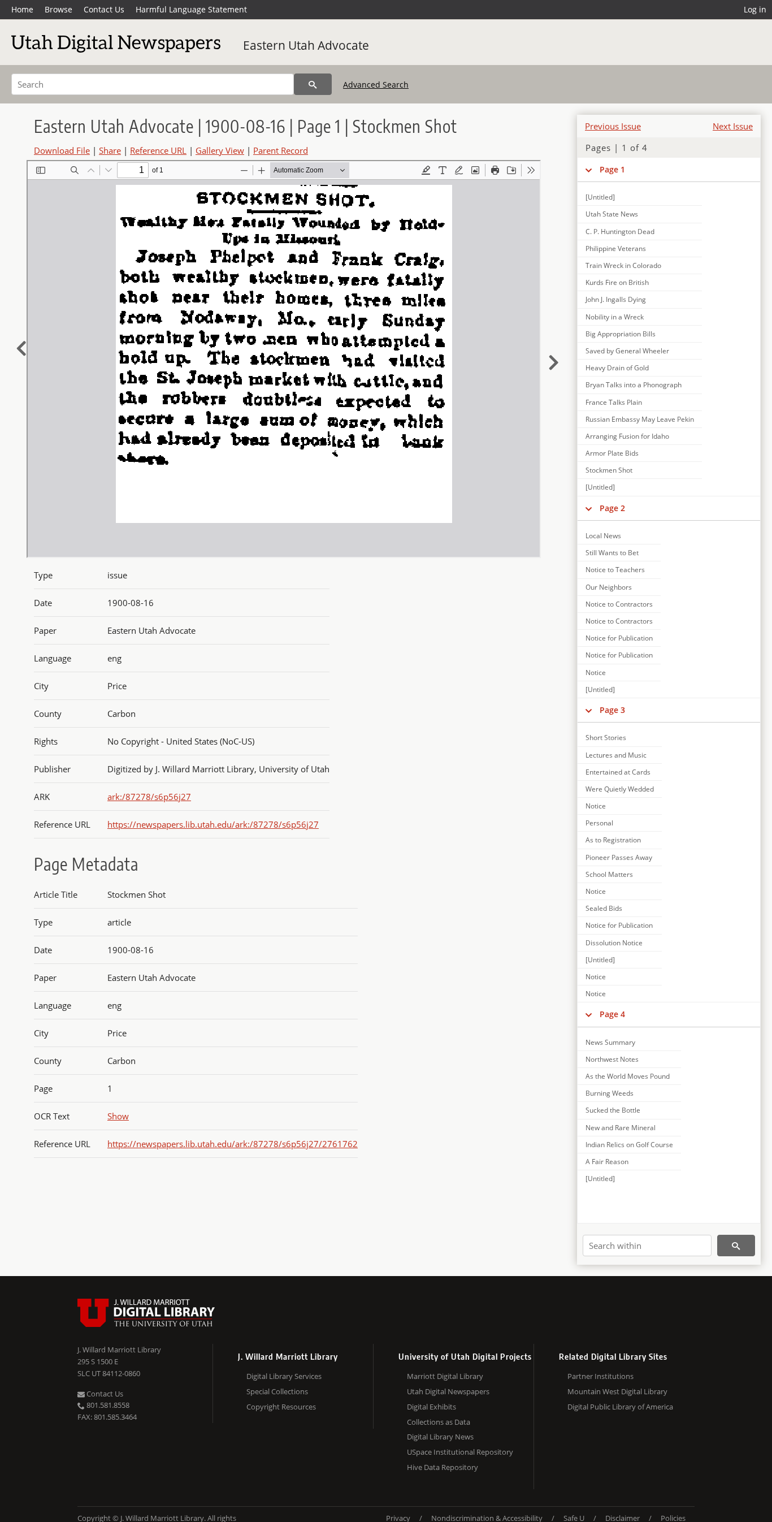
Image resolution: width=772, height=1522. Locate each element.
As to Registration (613, 840)
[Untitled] (600, 197)
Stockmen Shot (608, 470)
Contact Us (104, 9)
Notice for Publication (619, 638)
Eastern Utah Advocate (306, 45)
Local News (603, 536)
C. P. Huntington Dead (619, 231)
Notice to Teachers (615, 569)
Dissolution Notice (614, 943)
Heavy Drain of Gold (617, 368)
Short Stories (605, 737)
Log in (755, 9)
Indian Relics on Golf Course (629, 1144)
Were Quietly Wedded (619, 789)
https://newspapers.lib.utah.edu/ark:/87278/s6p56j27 (213, 824)
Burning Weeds (609, 1093)
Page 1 (612, 169)
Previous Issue (613, 126)
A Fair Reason (606, 1161)
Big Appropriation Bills (620, 334)
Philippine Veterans (615, 248)
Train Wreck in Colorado (623, 265)
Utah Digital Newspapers (448, 1391)
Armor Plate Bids (612, 453)
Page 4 (612, 1014)
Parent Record (280, 150)
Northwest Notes (612, 1059)
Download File (62, 150)
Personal (599, 823)
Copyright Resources (281, 1407)
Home (22, 9)
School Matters (609, 874)
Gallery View (220, 150)
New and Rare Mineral (620, 1127)
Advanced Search (376, 84)
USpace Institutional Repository (460, 1452)
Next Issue (733, 126)
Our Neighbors (608, 587)
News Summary (610, 1042)
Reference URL (158, 150)
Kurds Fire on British (617, 282)
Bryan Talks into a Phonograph (633, 385)
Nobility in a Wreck (614, 317)
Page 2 (612, 508)
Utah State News (611, 214)
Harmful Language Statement (191, 9)
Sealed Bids (603, 908)
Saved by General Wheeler (627, 351)
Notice (595, 672)
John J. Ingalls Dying (615, 299)
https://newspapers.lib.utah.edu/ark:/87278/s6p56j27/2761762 (232, 1143)
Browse (58, 9)
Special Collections (277, 1391)
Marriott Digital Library (445, 1376)
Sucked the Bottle (612, 1110)
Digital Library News (440, 1437)
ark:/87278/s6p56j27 (149, 796)
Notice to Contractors (619, 604)
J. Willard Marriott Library (119, 1349)
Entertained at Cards (617, 772)
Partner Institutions (600, 1376)
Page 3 (612, 709)
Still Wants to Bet (612, 552)
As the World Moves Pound (627, 1076)
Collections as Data (438, 1422)
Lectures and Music (616, 755)
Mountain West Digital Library (617, 1391)
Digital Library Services (284, 1376)
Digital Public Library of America (620, 1407)
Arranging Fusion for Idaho (627, 436)
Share (110, 150)
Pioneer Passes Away (618, 857)
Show (118, 1116)
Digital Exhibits (431, 1407)
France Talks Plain (613, 402)
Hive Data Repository (442, 1467)
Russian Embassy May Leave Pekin (639, 419)
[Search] (313, 84)
